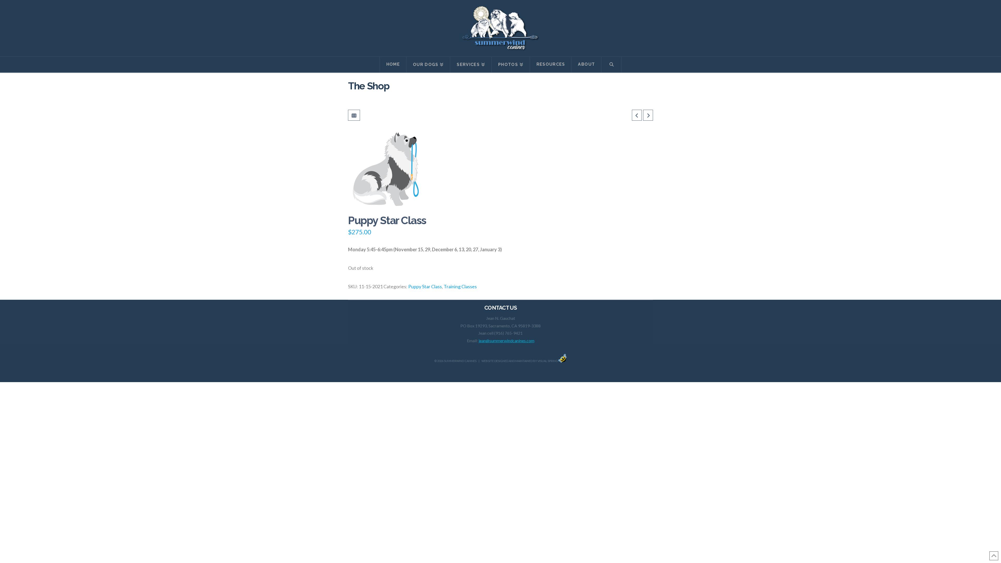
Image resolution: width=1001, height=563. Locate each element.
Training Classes (460, 286)
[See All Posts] (354, 115)
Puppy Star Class (425, 286)
